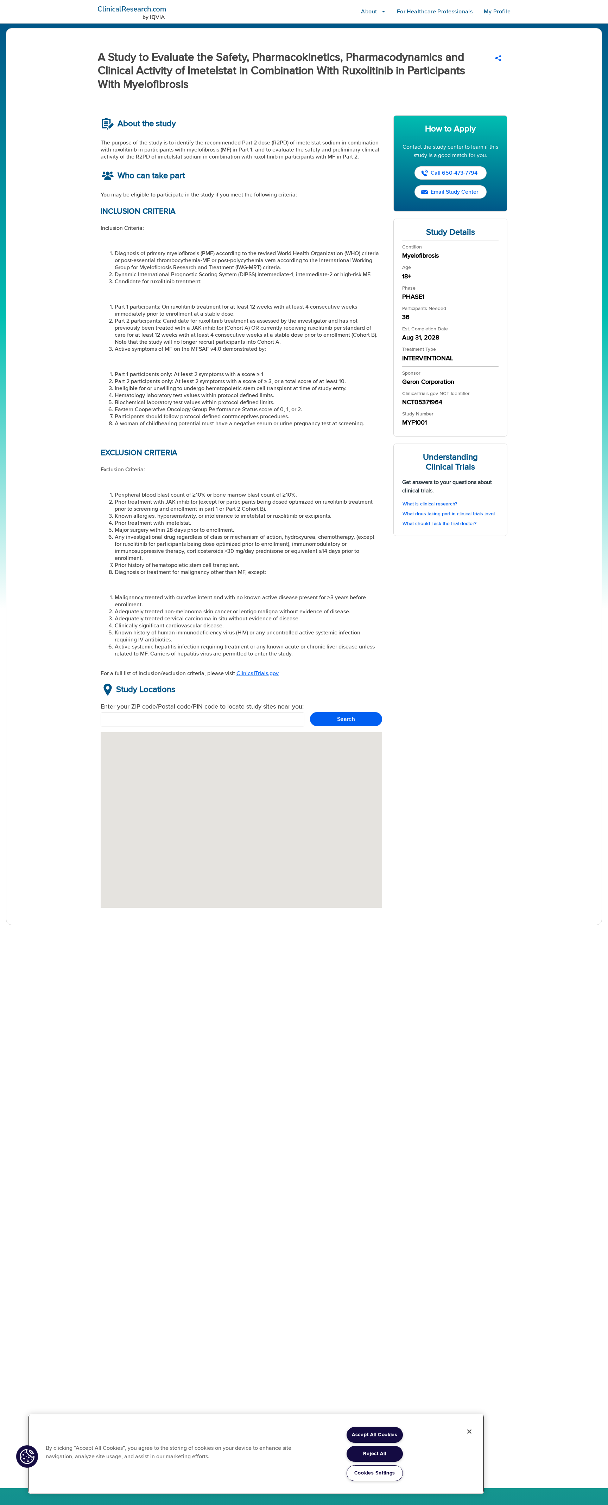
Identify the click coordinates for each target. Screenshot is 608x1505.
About (369, 11)
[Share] (498, 58)
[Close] (469, 1431)
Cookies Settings (374, 1473)
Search (346, 719)
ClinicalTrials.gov (257, 673)
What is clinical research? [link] (430, 504)
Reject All (374, 1454)
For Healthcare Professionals (435, 11)
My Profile (497, 11)
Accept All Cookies (375, 1435)
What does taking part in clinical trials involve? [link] (451, 514)
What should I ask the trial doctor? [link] (439, 524)
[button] (27, 1456)
